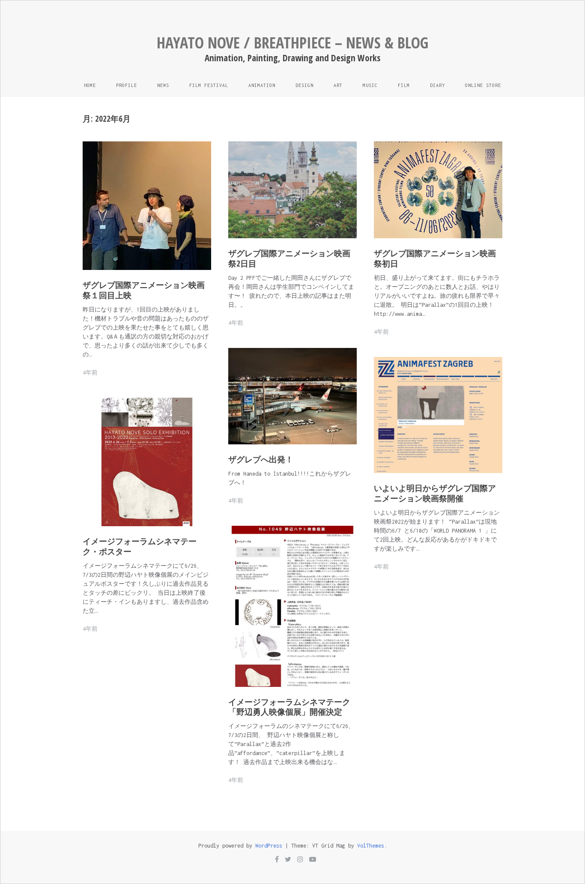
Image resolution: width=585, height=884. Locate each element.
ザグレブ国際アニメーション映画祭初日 (435, 258)
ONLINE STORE (483, 85)
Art (338, 85)
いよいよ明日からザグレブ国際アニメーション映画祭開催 (435, 493)
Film (404, 85)
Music (370, 85)
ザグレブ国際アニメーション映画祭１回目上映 (144, 290)
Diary (437, 85)
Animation (261, 85)
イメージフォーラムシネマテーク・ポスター (140, 546)
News (163, 85)
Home (90, 85)
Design (304, 85)
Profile (126, 85)
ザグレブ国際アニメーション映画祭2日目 (289, 258)
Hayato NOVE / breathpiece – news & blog (292, 42)
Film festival (208, 85)
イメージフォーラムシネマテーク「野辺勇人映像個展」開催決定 (289, 707)
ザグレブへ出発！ (260, 459)
